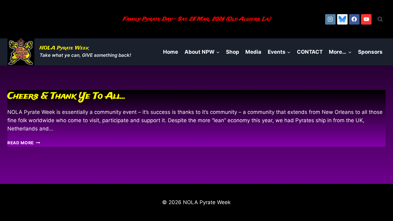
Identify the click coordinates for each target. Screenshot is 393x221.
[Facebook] (354, 19)
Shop (232, 52)
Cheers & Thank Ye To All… (66, 96)
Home (170, 52)
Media (253, 52)
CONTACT (310, 52)
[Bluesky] (342, 19)
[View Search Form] (380, 19)
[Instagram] (330, 19)
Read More (23, 142)
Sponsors (370, 52)
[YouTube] (366, 19)
